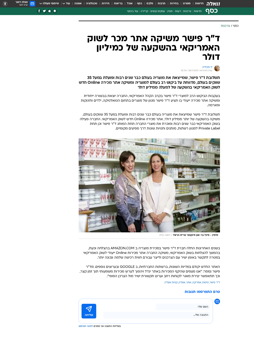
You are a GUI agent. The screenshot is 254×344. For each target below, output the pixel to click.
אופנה (78, 3)
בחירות (174, 3)
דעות (178, 11)
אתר (188, 282)
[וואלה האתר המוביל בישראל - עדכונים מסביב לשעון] (213, 4)
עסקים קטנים (157, 11)
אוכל (130, 3)
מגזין (170, 11)
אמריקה (196, 282)
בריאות (118, 3)
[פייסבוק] (39, 11)
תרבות (161, 3)
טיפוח (205, 282)
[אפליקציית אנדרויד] (54, 11)
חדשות (199, 3)
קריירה (144, 11)
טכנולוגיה (91, 3)
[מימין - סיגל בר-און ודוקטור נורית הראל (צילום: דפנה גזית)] (149, 188)
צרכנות (187, 11)
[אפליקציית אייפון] (49, 11)
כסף (139, 3)
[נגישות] (5, 3)
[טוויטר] (44, 11)
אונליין (182, 282)
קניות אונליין (171, 282)
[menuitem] (197, 4)
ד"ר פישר (215, 282)
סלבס (150, 3)
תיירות (106, 3)
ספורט (187, 3)
